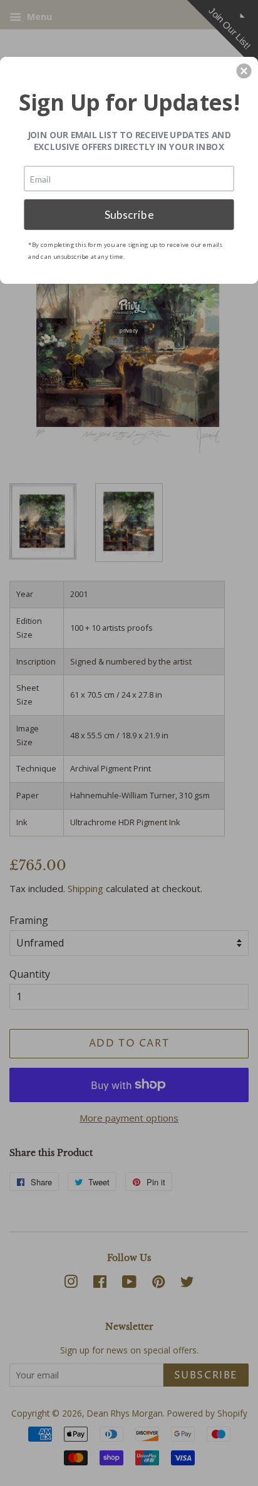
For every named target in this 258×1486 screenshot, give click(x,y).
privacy (129, 330)
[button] (244, 70)
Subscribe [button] (129, 214)
